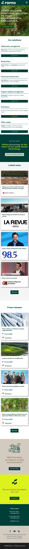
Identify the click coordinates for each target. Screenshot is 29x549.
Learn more (14, 55)
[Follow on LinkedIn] (19, 531)
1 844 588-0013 (14, 518)
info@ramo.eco (14, 521)
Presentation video (7, 26)
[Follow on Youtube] (14, 531)
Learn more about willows (14, 154)
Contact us (14, 498)
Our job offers (14, 468)
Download (8, 338)
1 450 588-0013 (14, 513)
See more (14, 292)
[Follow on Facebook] (10, 531)
